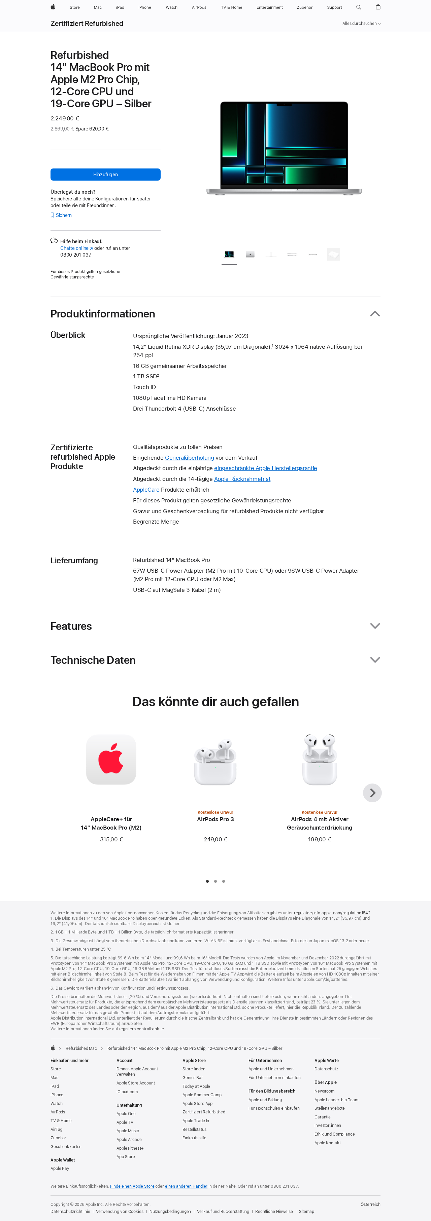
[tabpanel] (284, 145)
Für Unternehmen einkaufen (274, 1077)
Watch (56, 1103)
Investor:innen (327, 1125)
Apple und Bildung (265, 1100)
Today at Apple (196, 1086)
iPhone (57, 1095)
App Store (126, 1156)
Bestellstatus (194, 1129)
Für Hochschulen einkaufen (274, 1108)
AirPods (58, 1112)
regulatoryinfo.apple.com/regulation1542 (332, 913)
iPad (55, 1086)
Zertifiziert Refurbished (87, 24)
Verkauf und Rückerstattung (223, 1211)
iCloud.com (127, 1092)
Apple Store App (197, 1103)
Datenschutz (326, 1069)
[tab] (229, 255)
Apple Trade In (196, 1120)
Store (56, 1069)
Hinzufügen (105, 174)
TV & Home (61, 1120)
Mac (55, 1077)
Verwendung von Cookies (119, 1211)
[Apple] (53, 1048)
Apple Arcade (129, 1139)
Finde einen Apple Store (132, 1186)
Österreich (370, 1204)
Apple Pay (60, 1168)
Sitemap (306, 1211)
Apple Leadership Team (336, 1100)
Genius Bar (193, 1077)
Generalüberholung (189, 457)
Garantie (322, 1117)
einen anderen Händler (186, 1186)
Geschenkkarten (66, 1146)
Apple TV (125, 1122)
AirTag (56, 1129)
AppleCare (146, 489)
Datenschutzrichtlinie (70, 1211)
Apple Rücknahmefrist (242, 478)
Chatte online (76, 248)
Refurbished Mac (81, 1048)
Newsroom (324, 1091)
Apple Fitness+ (130, 1148)
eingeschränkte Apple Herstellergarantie (265, 468)
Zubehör (58, 1138)
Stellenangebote (329, 1108)
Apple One (126, 1113)
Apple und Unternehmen (270, 1069)
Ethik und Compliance (334, 1134)
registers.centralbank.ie (141, 1029)
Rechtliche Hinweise (274, 1211)
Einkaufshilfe (194, 1138)
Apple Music (128, 1131)
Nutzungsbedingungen (170, 1211)
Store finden (194, 1069)
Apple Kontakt (327, 1143)
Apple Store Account (136, 1083)
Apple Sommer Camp (202, 1095)
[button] (359, 7)
